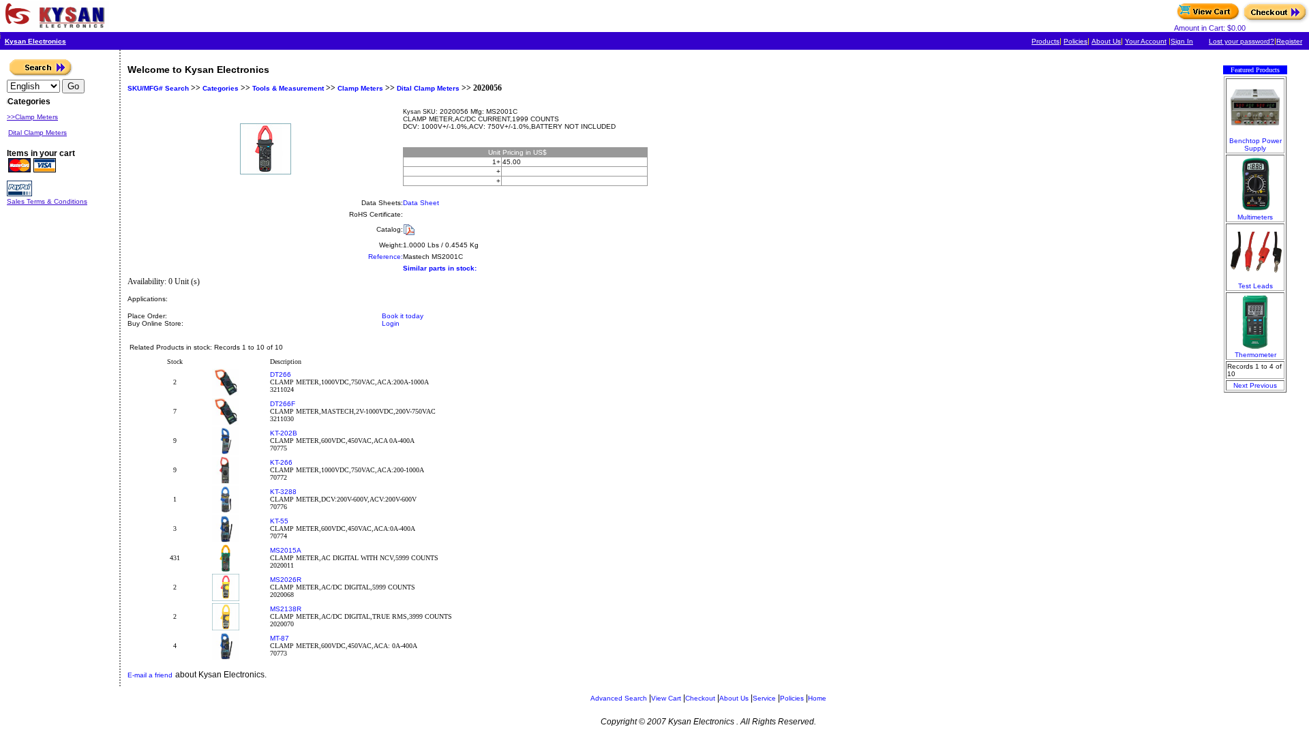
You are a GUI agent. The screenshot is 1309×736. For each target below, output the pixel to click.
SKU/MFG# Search (158, 88)
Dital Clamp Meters (428, 88)
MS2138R (285, 609)
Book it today (402, 316)
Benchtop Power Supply (1255, 144)
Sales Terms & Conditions (47, 201)
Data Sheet (421, 202)
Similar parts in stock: (440, 268)
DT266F (282, 404)
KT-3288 (283, 491)
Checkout (700, 698)
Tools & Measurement (288, 88)
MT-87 (279, 638)
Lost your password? (1241, 41)
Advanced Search (618, 698)
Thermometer (1255, 354)
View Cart (666, 698)
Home (817, 698)
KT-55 (279, 521)
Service (764, 698)
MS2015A (285, 550)
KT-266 (281, 462)
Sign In (1182, 41)
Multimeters (1255, 217)
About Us (1106, 41)
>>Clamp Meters (32, 117)
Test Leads (1255, 286)
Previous (1263, 385)
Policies (1075, 41)
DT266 (280, 374)
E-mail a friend (149, 675)
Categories (219, 88)
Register (1289, 41)
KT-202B (283, 433)
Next (1240, 385)
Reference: (385, 256)
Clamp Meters (360, 88)
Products (1045, 41)
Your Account (1146, 41)
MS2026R (285, 579)
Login (391, 323)
